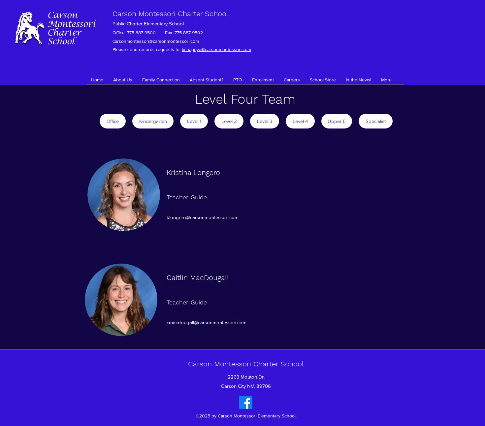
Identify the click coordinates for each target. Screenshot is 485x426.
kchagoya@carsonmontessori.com (216, 49)
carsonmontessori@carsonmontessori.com (156, 41)
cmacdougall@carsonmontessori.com (206, 322)
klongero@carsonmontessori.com (203, 217)
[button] (161, 79)
